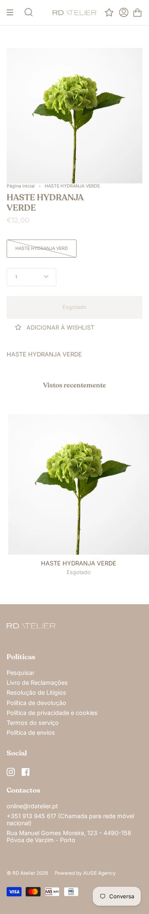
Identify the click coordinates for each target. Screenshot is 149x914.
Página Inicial (21, 186)
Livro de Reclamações (37, 682)
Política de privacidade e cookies (52, 712)
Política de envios (31, 732)
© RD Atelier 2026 (27, 873)
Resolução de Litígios (36, 692)
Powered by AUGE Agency (85, 873)
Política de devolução (36, 702)
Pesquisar (20, 672)
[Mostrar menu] (13, 12)
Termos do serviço (33, 722)
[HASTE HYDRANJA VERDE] (78, 484)
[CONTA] (124, 12)
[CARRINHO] (137, 12)
